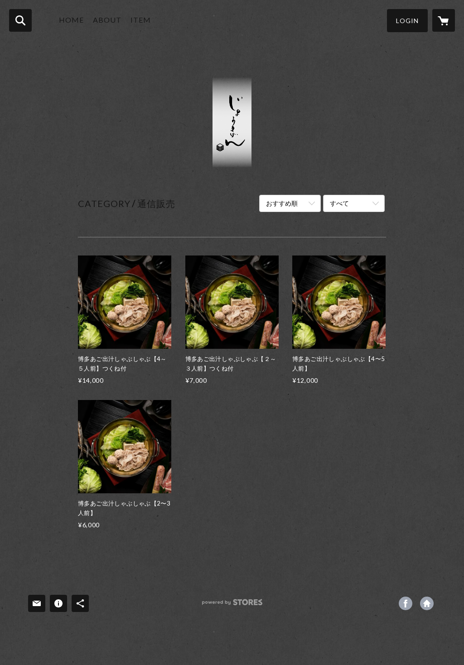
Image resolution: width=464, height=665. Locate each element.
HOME (71, 19)
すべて (339, 203)
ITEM (140, 19)
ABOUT (107, 19)
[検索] (20, 20)
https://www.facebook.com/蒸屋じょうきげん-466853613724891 (405, 603)
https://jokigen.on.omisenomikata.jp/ (427, 603)
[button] (407, 20)
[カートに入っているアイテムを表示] (443, 20)
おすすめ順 (282, 203)
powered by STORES (232, 605)
